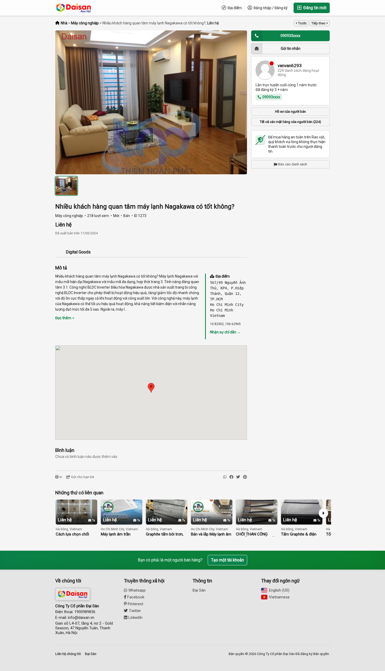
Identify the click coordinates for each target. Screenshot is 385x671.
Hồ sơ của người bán (290, 111)
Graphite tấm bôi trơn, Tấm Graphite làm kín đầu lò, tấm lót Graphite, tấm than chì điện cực (166, 534)
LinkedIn (134, 617)
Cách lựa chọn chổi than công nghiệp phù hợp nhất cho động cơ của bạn (75, 534)
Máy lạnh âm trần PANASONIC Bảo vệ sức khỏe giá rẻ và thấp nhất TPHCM (121, 534)
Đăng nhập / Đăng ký (270, 8)
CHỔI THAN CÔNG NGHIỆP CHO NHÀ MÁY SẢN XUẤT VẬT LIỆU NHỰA (256, 534)
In (60, 477)
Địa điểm (234, 8)
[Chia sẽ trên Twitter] (238, 477)
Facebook (135, 597)
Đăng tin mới (314, 7)
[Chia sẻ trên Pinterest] (245, 477)
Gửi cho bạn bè (82, 477)
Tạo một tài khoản (227, 560)
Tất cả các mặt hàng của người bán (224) (290, 122)
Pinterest (135, 604)
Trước (302, 23)
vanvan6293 (290, 65)
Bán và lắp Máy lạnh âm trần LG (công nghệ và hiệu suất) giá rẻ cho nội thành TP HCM (211, 534)
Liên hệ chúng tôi (68, 654)
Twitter (134, 610)
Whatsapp (136, 590)
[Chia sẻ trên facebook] (231, 477)
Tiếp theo (318, 23)
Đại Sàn (199, 590)
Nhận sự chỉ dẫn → (225, 332)
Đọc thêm (63, 318)
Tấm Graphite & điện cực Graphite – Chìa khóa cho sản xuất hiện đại (301, 534)
